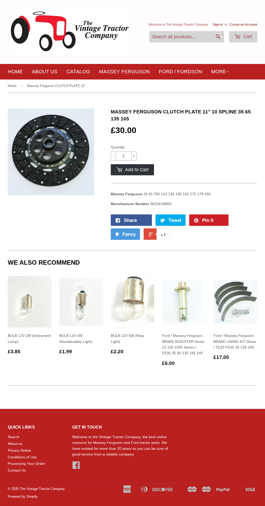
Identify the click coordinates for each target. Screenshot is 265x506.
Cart (247, 36)
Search (13, 437)
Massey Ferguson (124, 71)
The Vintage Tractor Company (42, 489)
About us (44, 71)
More (218, 71)
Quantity (117, 147)
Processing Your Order (26, 463)
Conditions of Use (22, 457)
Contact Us (17, 470)
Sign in (218, 24)
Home (15, 71)
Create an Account (243, 24)
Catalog (78, 71)
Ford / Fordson (180, 71)
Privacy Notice (19, 450)
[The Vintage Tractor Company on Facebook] (76, 467)
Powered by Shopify (23, 496)
